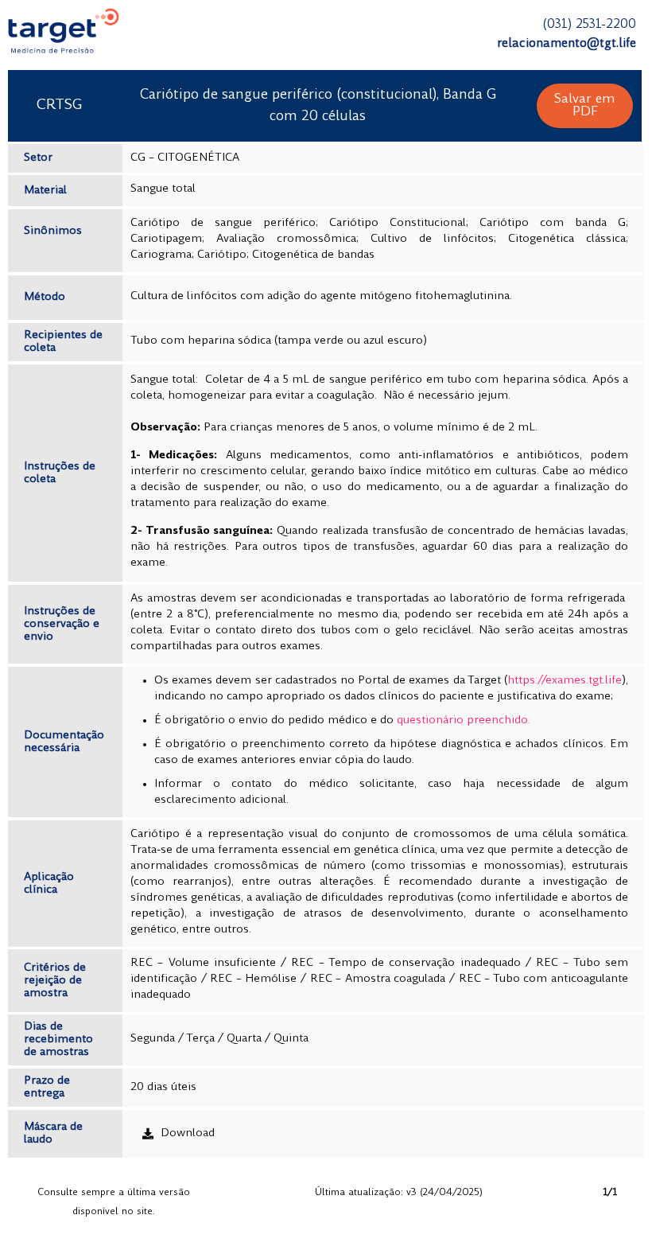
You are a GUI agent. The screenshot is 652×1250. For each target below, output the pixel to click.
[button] (585, 106)
